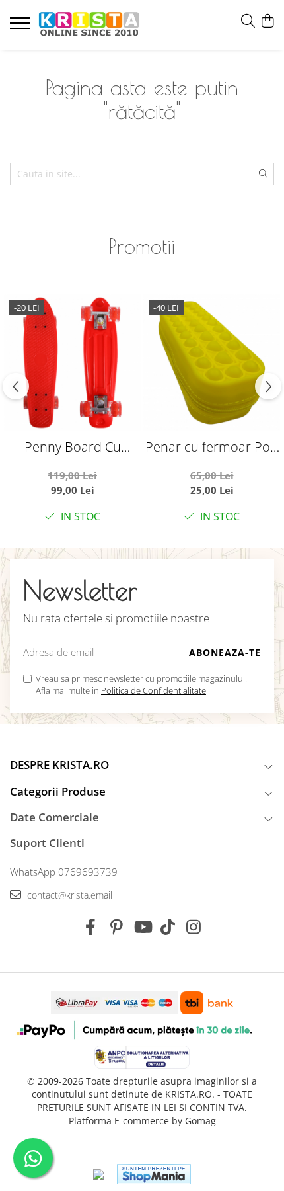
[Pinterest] (116, 927)
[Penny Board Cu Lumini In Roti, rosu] (72, 362)
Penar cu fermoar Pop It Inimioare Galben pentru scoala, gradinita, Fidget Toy (211, 447)
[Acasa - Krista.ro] (89, 25)
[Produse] (21, 27)
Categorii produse (58, 791)
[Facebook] (90, 927)
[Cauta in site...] (248, 21)
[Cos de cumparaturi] (267, 21)
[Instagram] (193, 927)
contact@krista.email (68, 895)
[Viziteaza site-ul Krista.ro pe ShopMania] (154, 1174)
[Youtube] (142, 927)
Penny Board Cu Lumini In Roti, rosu (72, 447)
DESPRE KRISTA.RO (59, 764)
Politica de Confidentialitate (153, 690)
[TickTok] (168, 927)
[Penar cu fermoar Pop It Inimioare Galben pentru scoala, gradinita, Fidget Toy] (211, 362)
